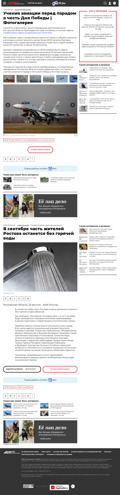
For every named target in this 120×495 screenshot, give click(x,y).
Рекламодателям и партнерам (32, 454)
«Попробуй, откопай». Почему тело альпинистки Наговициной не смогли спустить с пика (102, 85)
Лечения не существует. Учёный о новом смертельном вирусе (101, 107)
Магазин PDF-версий (60, 452)
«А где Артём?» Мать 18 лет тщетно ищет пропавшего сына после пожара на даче (102, 100)
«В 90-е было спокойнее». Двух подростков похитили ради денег (101, 69)
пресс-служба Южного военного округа (20, 135)
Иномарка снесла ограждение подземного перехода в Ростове (98, 55)
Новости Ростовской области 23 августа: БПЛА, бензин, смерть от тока (98, 18)
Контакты (107, 452)
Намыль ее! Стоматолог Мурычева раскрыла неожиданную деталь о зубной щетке (101, 239)
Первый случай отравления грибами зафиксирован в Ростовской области (98, 46)
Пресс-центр (46, 452)
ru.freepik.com (8, 293)
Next (72, 105)
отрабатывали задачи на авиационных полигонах (27, 33)
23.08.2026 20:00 (9, 225)
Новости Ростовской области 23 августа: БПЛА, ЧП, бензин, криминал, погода (98, 27)
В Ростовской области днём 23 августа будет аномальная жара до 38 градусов (62, 406)
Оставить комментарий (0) (40, 149)
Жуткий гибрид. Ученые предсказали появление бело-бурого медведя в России (103, 269)
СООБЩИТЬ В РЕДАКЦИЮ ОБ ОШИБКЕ (59, 454)
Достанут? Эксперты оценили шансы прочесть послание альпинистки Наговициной (102, 262)
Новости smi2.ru (11, 218)
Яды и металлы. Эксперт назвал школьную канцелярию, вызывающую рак (100, 231)
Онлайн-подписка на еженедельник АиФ (86, 452)
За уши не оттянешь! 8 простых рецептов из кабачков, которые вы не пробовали (103, 246)
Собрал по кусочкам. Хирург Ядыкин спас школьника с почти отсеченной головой (102, 254)
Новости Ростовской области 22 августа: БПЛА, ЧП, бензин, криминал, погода (25, 413)
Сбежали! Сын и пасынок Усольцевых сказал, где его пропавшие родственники (103, 77)
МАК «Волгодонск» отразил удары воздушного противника (24, 186)
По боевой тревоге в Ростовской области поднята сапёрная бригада (62, 179)
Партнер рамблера (41, 486)
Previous (8, 105)
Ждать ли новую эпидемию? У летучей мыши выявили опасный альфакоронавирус (98, 36)
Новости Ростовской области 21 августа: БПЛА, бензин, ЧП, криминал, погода (62, 413)
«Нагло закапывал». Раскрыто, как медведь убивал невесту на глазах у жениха (102, 93)
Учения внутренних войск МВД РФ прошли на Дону (24, 179)
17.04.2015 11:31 (8, 9)
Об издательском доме (30, 452)
